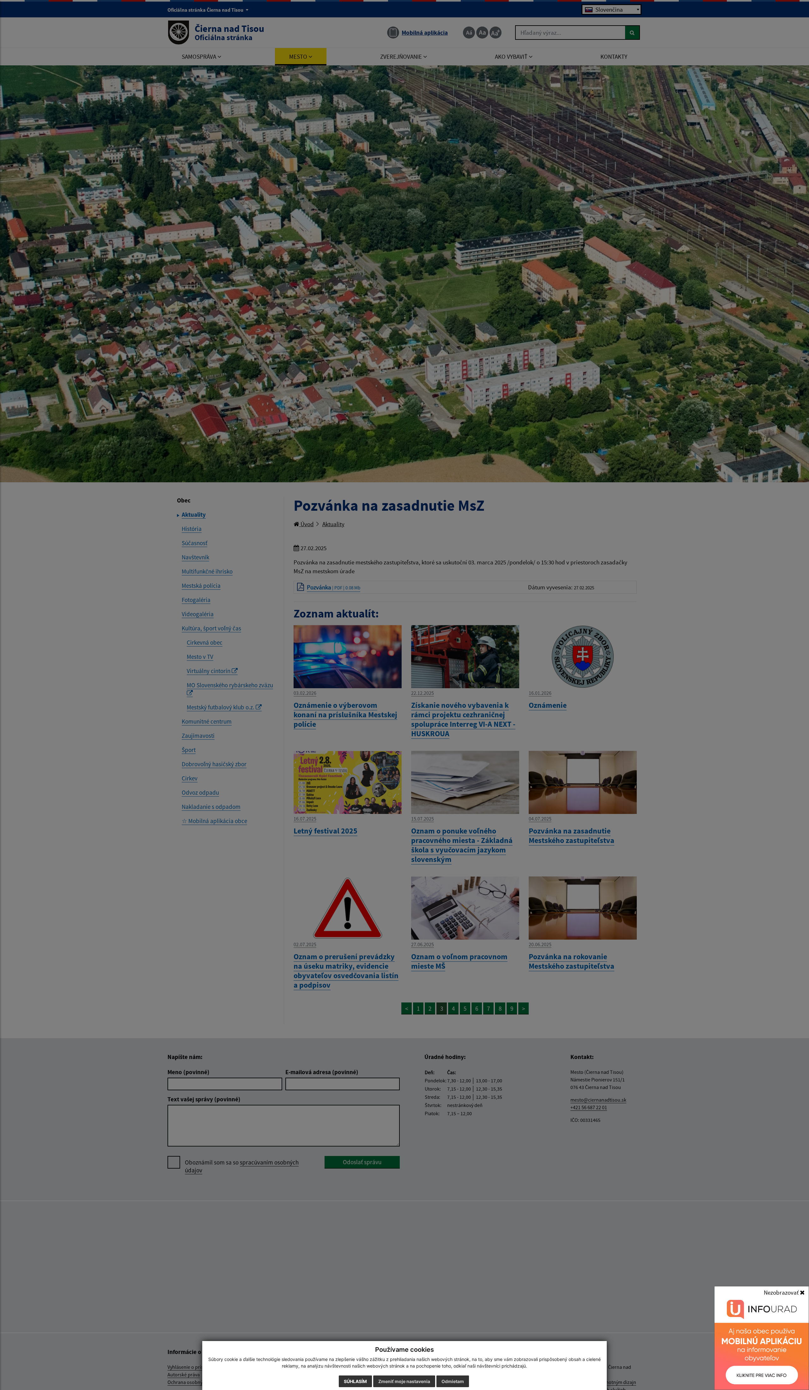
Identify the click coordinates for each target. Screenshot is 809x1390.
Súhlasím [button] (355, 1381)
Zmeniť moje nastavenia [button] (404, 1381)
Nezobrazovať (782, 1292)
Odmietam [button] (452, 1381)
